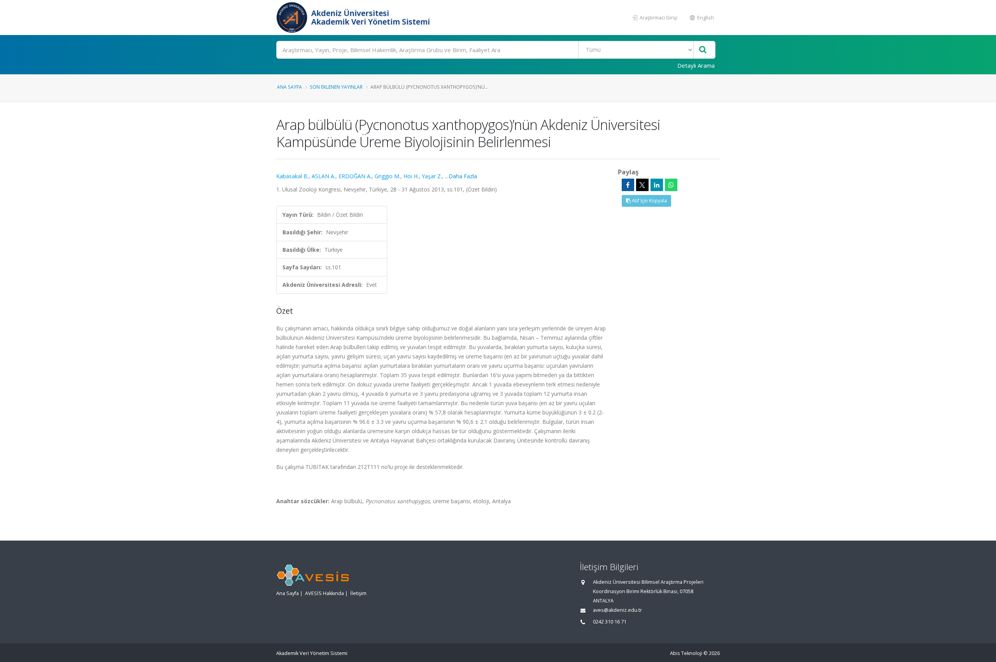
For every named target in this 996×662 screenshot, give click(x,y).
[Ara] (703, 50)
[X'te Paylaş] (642, 185)
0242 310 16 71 (609, 621)
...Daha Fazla (461, 176)
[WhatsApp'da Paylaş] (671, 185)
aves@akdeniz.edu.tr (617, 610)
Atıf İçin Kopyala (649, 200)
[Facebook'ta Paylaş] (628, 185)
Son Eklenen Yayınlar (336, 87)
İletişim (358, 593)
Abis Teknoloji (686, 653)
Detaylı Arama (696, 65)
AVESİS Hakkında (324, 593)
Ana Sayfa (289, 87)
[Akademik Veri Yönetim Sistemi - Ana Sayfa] (292, 17)
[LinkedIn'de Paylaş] (657, 185)
